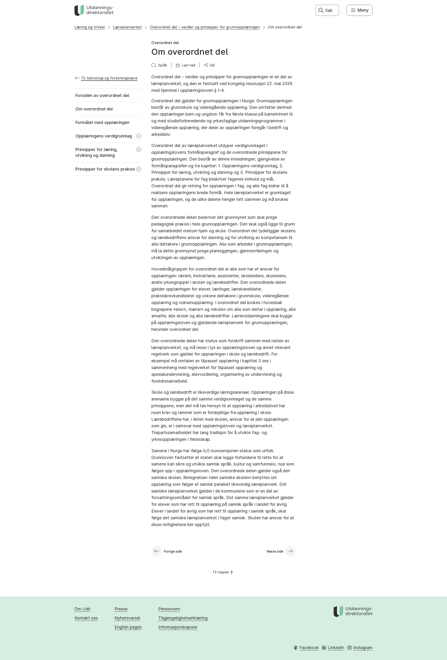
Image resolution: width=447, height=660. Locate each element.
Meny (363, 10)
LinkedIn (336, 647)
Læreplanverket (127, 27)
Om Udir (82, 608)
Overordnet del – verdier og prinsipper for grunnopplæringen (205, 27)
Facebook (309, 647)
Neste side (275, 551)
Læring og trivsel (89, 27)
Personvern (169, 608)
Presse (121, 608)
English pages (128, 627)
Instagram (362, 647)
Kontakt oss (86, 618)
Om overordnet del (285, 27)
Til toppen (221, 572)
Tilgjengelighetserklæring (183, 618)
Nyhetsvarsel (127, 618)
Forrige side (173, 551)
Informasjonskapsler (177, 627)
